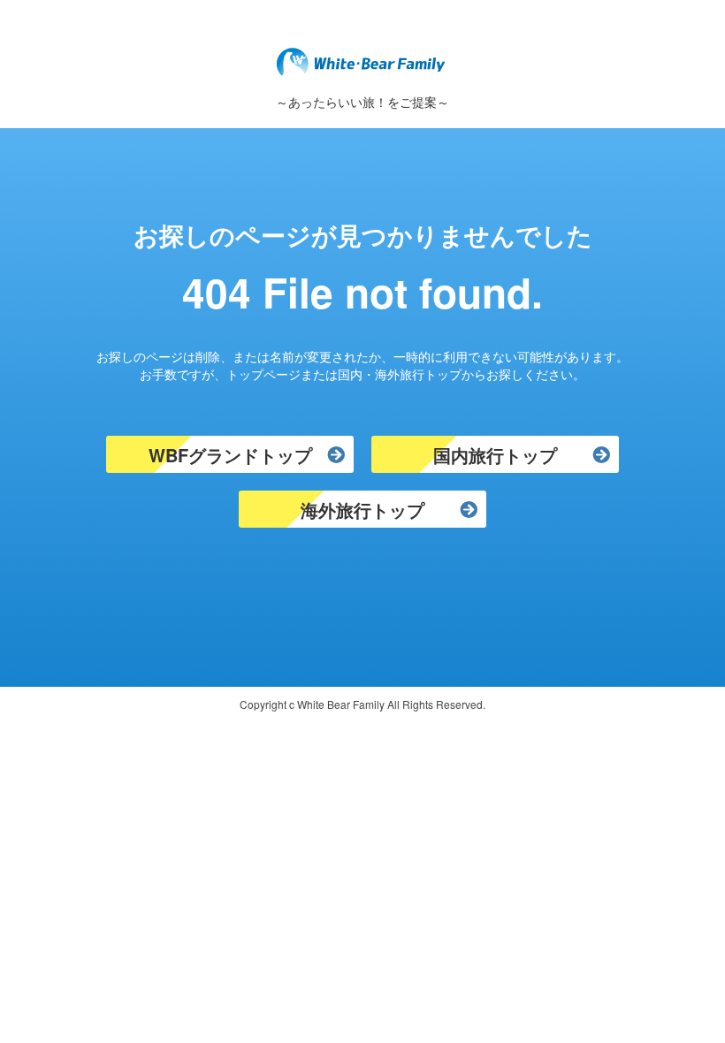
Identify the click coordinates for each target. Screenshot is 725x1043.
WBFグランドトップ (230, 455)
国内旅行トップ (495, 455)
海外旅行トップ (362, 509)
